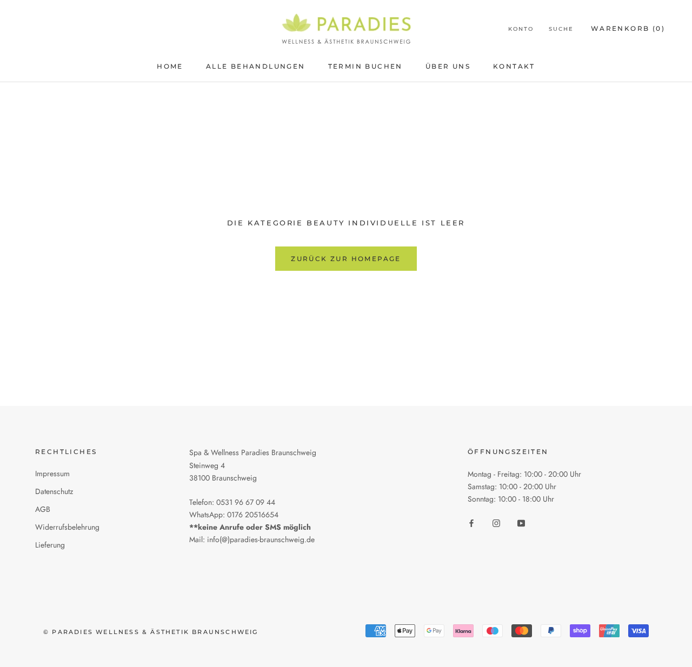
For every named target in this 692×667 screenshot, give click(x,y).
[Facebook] (471, 523)
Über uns (447, 66)
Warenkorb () (628, 28)
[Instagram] (496, 523)
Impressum (52, 473)
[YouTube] (521, 523)
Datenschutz (54, 491)
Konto (521, 28)
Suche (561, 28)
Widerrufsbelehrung (67, 527)
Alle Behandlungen (255, 66)
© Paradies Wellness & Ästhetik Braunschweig (150, 632)
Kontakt (514, 66)
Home (170, 66)
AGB (42, 509)
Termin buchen (365, 66)
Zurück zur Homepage (346, 259)
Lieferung (50, 544)
